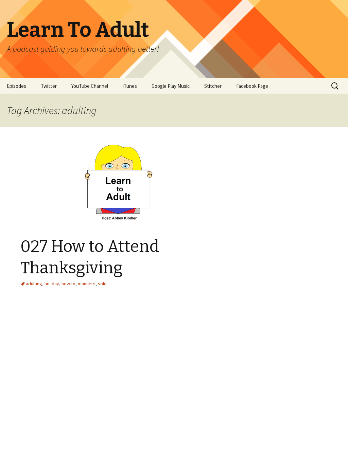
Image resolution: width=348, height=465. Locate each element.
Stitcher (213, 86)
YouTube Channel (89, 86)
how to (68, 283)
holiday (52, 283)
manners (86, 283)
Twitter (49, 86)
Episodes (16, 86)
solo (102, 283)
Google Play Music (171, 86)
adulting (34, 283)
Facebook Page (252, 86)
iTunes (130, 86)
